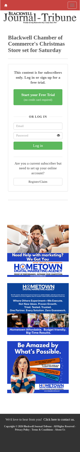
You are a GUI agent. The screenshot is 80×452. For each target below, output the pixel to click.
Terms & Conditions (42, 429)
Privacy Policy (22, 429)
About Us (60, 429)
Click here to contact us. (59, 419)
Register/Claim (38, 181)
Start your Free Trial (38, 97)
